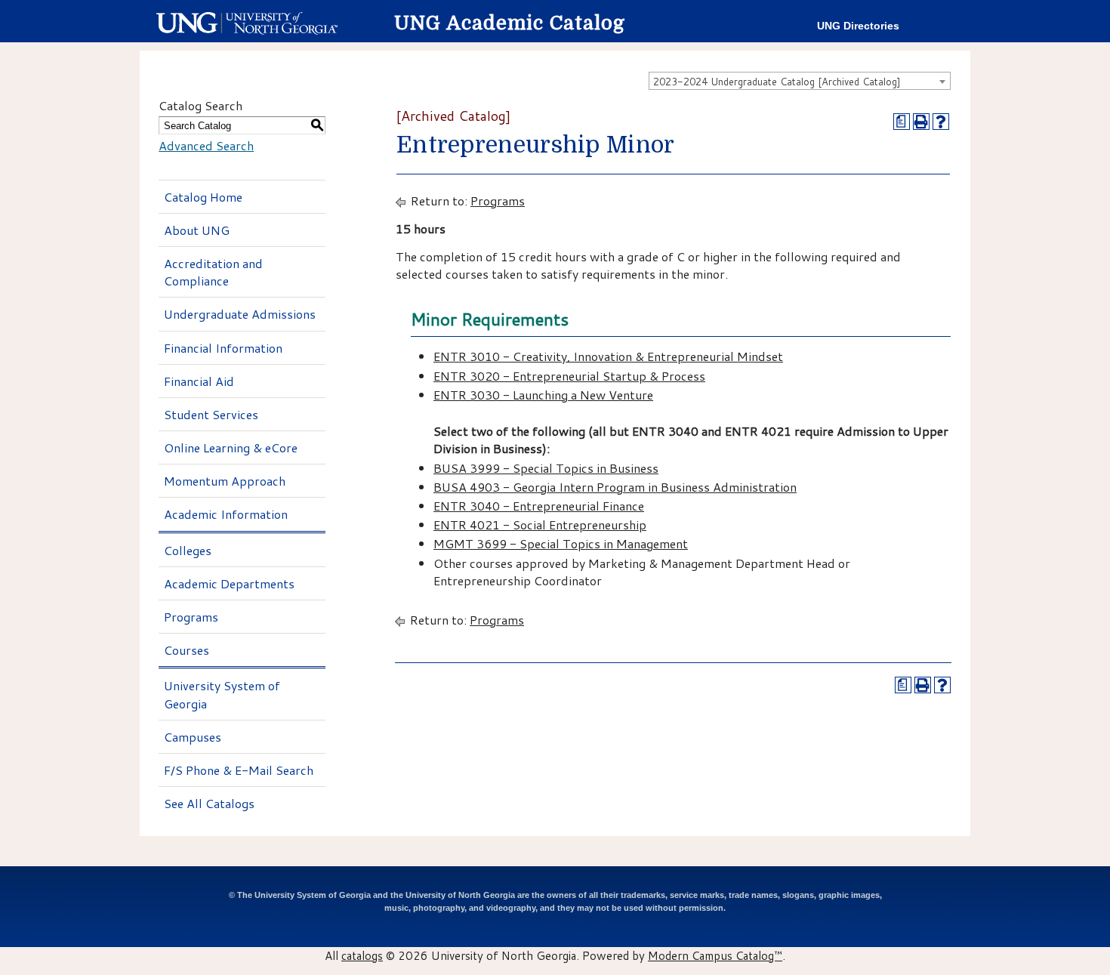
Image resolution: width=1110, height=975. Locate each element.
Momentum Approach (224, 480)
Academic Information (226, 514)
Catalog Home (203, 196)
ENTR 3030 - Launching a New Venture (543, 394)
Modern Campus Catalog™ (715, 955)
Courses (186, 650)
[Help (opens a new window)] (941, 121)
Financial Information (223, 347)
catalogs (362, 955)
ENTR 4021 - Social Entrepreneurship (539, 524)
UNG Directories (858, 26)
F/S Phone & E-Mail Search (238, 770)
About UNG (197, 230)
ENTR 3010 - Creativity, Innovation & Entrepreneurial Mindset (608, 356)
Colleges (187, 550)
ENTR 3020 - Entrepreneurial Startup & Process (569, 375)
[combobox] (800, 81)
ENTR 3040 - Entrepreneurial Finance (538, 505)
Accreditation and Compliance (213, 272)
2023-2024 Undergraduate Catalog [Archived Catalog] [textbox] (777, 81)
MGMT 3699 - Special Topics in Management (560, 543)
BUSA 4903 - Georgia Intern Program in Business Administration (615, 486)
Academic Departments (229, 583)
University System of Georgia (222, 694)
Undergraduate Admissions (240, 313)
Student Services (211, 414)
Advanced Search (206, 145)
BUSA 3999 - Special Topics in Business (545, 468)
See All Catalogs (209, 803)
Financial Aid (199, 381)
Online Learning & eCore (231, 447)
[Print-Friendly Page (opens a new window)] (921, 121)
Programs (191, 616)
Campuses (192, 736)
